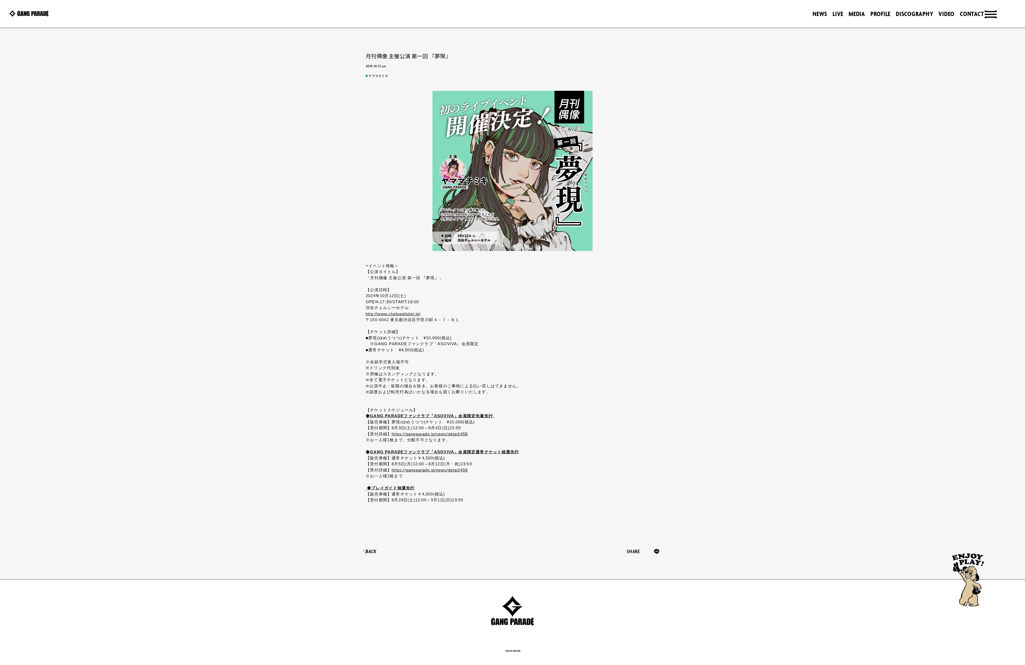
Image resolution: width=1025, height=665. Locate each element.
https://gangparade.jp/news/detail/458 (430, 434)
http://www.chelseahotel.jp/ (393, 314)
